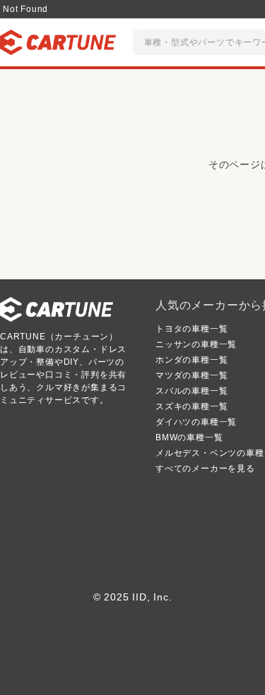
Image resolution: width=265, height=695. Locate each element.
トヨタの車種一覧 (191, 329)
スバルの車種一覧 (191, 391)
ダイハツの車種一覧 (196, 422)
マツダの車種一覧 (191, 375)
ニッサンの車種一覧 (196, 344)
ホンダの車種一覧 (191, 360)
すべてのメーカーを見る (205, 468)
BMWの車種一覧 (189, 437)
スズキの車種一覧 (191, 406)
